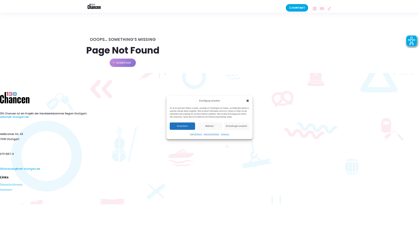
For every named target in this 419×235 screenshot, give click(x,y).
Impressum (225, 134)
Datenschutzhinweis (11, 184)
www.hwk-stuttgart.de (14, 117)
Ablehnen (209, 126)
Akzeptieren (182, 126)
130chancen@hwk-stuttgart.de (20, 169)
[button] (247, 100)
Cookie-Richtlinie (196, 134)
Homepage (123, 63)
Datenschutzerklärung (211, 134)
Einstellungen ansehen (236, 126)
